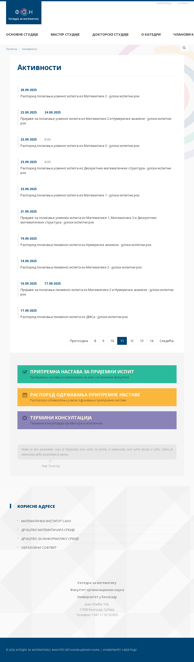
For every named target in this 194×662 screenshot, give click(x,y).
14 (151, 340)
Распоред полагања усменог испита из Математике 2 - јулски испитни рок (80, 96)
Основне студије (22, 34)
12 (132, 340)
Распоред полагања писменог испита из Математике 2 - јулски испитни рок (81, 267)
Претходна (79, 340)
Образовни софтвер (39, 547)
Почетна (11, 49)
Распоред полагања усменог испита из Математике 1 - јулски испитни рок (80, 195)
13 (141, 340)
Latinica (183, 3)
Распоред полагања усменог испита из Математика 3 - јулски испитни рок (80, 145)
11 (122, 340)
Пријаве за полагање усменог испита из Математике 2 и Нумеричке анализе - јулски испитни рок (95, 120)
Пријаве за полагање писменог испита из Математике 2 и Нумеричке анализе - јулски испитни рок (97, 291)
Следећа (167, 340)
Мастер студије (65, 34)
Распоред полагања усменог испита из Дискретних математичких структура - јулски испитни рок (95, 170)
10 (112, 340)
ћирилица (164, 3)
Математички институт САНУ (46, 521)
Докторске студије (110, 34)
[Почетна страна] (97, 12)
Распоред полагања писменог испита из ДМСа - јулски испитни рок (74, 316)
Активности (29, 49)
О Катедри (151, 34)
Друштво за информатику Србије (50, 538)
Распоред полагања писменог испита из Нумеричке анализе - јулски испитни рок (86, 244)
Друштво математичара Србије (48, 530)
